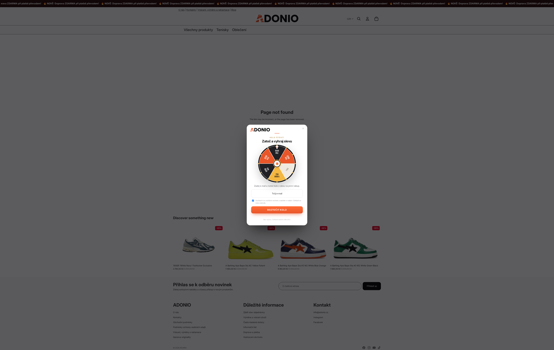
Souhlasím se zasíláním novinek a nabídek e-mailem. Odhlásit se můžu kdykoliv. (278, 201)
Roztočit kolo (277, 210)
